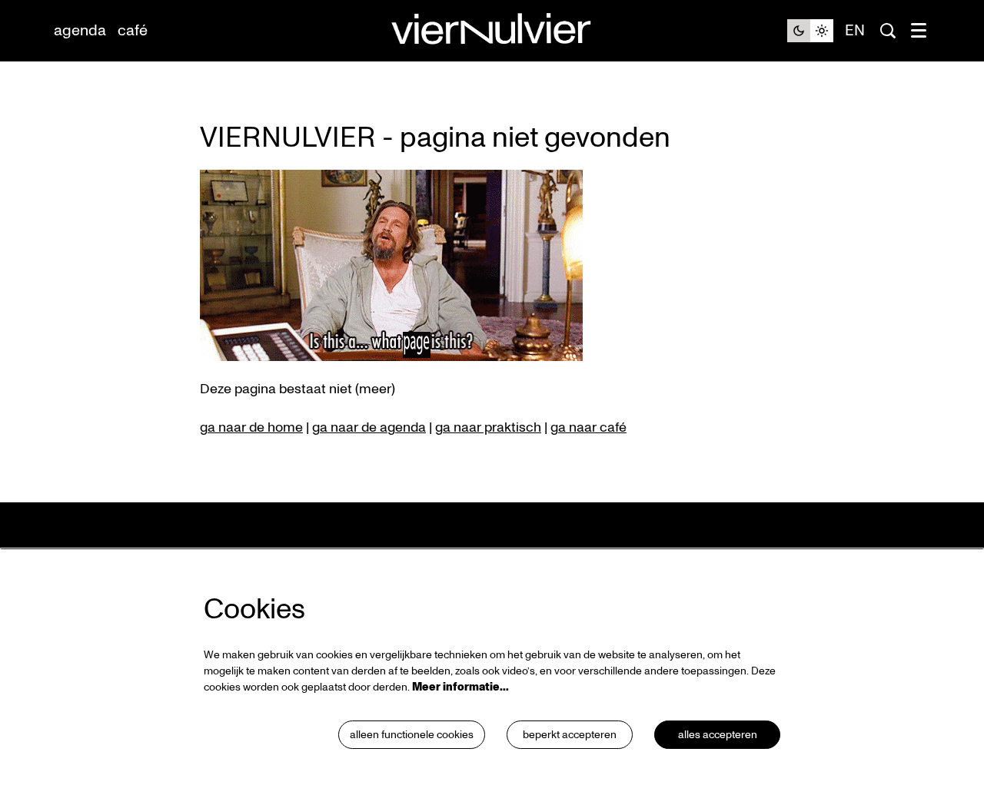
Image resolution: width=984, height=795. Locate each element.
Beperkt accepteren (570, 734)
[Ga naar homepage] (492, 31)
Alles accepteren (717, 734)
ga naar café (588, 427)
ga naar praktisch (488, 427)
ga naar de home (251, 427)
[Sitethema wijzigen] (810, 30)
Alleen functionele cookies (412, 734)
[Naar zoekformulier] (887, 30)
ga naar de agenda (369, 427)
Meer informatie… (460, 687)
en (855, 30)
